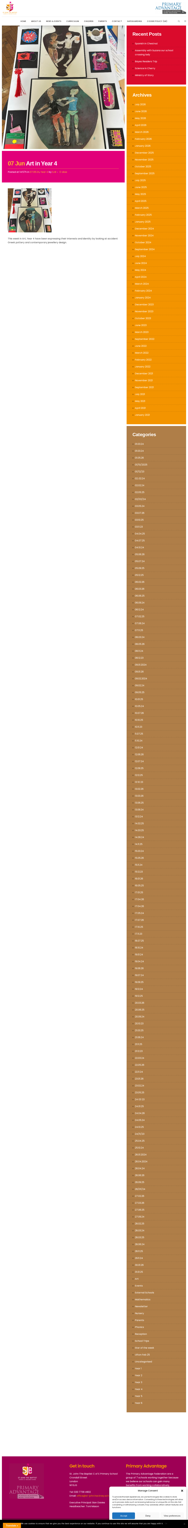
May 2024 (140, 270)
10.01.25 (139, 699)
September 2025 (145, 173)
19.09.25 (139, 982)
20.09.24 (139, 1016)
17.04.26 (139, 899)
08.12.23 (139, 658)
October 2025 (143, 166)
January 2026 (143, 146)
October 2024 (143, 242)
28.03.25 (139, 1237)
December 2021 (144, 373)
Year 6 (138, 1403)
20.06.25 (139, 1009)
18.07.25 (139, 940)
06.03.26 (139, 589)
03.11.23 (139, 526)
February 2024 (143, 290)
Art (137, 1279)
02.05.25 (139, 492)
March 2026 (142, 132)
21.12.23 (139, 1051)
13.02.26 (139, 789)
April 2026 (140, 125)
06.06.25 (140, 595)
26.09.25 (139, 1182)
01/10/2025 (141, 464)
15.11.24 (138, 865)
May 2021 (140, 401)
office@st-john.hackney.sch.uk (94, 1495)
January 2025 (143, 221)
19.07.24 (139, 975)
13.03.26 (139, 796)
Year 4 (44, 172)
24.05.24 (140, 1120)
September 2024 (145, 249)
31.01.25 (139, 1272)
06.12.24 (139, 609)
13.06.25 (139, 802)
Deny (148, 1515)
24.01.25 (139, 1106)
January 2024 (143, 297)
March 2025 (142, 208)
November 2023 (144, 311)
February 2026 (143, 139)
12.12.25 (139, 775)
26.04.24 (140, 1168)
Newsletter (141, 1306)
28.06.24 (140, 1244)
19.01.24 (139, 954)
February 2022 (143, 359)
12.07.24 (139, 761)
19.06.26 (139, 968)
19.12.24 (139, 989)
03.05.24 (140, 506)
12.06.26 (139, 754)
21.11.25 (138, 1044)
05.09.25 (139, 568)
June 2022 (141, 346)
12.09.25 (139, 768)
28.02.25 (139, 1223)
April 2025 (140, 201)
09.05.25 (139, 692)
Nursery (139, 1313)
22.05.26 (139, 1065)
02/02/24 (140, 499)
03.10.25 (139, 520)
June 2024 (141, 263)
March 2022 (141, 353)
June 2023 (141, 325)
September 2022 (144, 339)
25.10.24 (139, 1147)
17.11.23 (138, 934)
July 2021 (140, 394)
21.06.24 (139, 1037)
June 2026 (141, 111)
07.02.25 (139, 616)
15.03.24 (139, 851)
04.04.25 (140, 533)
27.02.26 (139, 1196)
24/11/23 (139, 1134)
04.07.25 (140, 540)
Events (139, 1285)
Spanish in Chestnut (146, 43)
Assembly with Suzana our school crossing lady (154, 52)
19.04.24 (139, 961)
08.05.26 (140, 644)
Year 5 (138, 1396)
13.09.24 (139, 809)
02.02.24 (139, 485)
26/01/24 (140, 1189)
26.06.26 (139, 1175)
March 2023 (141, 332)
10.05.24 (139, 706)
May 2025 (140, 194)
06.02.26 (139, 582)
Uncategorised (143, 1361)
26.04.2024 (141, 1161)
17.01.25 (139, 892)
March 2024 (142, 284)
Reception (141, 1334)
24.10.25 (139, 1127)
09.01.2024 (141, 664)
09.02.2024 (141, 678)
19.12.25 (139, 996)
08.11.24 (139, 651)
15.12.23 (139, 871)
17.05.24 (139, 913)
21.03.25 (139, 1030)
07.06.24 (35, 172)
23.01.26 (139, 1078)
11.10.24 (138, 740)
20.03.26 (139, 1003)
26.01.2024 (141, 1154)
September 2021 (144, 387)
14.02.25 (139, 823)
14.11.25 (138, 844)
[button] (182, 1490)
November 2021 (144, 380)
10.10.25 (139, 720)
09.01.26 (139, 671)
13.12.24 (139, 816)
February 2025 (143, 215)
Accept (123, 1515)
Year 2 (138, 1375)
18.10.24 (139, 947)
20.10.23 (139, 1023)
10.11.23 (138, 727)
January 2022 (142, 366)
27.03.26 (139, 1203)
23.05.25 (139, 1092)
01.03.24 (139, 444)
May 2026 (140, 118)
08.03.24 (140, 637)
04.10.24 (139, 547)
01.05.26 (139, 457)
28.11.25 (139, 1251)
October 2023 (143, 318)
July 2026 (140, 104)
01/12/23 (139, 471)
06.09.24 (140, 602)
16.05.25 (139, 885)
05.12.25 (139, 575)
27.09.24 (139, 1216)
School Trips (142, 1341)
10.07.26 (139, 713)
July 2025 (140, 180)
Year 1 (138, 1368)
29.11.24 (139, 1258)
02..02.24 (140, 478)
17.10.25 (139, 927)
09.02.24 (139, 685)
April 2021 (140, 408)
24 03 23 (140, 1099)
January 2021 (142, 415)
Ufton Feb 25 (142, 1354)
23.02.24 (139, 1085)
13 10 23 (139, 782)
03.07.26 (139, 513)
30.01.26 (139, 1265)
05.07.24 (140, 561)
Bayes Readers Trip (146, 61)
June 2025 (141, 187)
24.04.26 (140, 1113)
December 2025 (144, 152)
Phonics (139, 1327)
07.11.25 (139, 630)
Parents (139, 1320)
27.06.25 (139, 1210)
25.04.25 (140, 1141)
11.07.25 (139, 733)
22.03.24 (139, 1058)
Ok (166, 1523)
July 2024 (140, 256)
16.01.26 (139, 878)
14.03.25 (139, 830)
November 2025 (144, 159)
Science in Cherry (145, 68)
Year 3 (138, 1382)
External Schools (144, 1292)
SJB (54, 172)
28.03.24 (139, 1230)
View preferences (172, 1515)
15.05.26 (139, 858)
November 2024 (144, 235)
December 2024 (144, 228)
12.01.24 (139, 747)
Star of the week (144, 1347)
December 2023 (144, 304)
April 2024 (141, 277)
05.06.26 (140, 554)
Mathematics (142, 1299)
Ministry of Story (144, 75)
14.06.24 (139, 837)
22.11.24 (139, 1072)
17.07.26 (139, 920)
